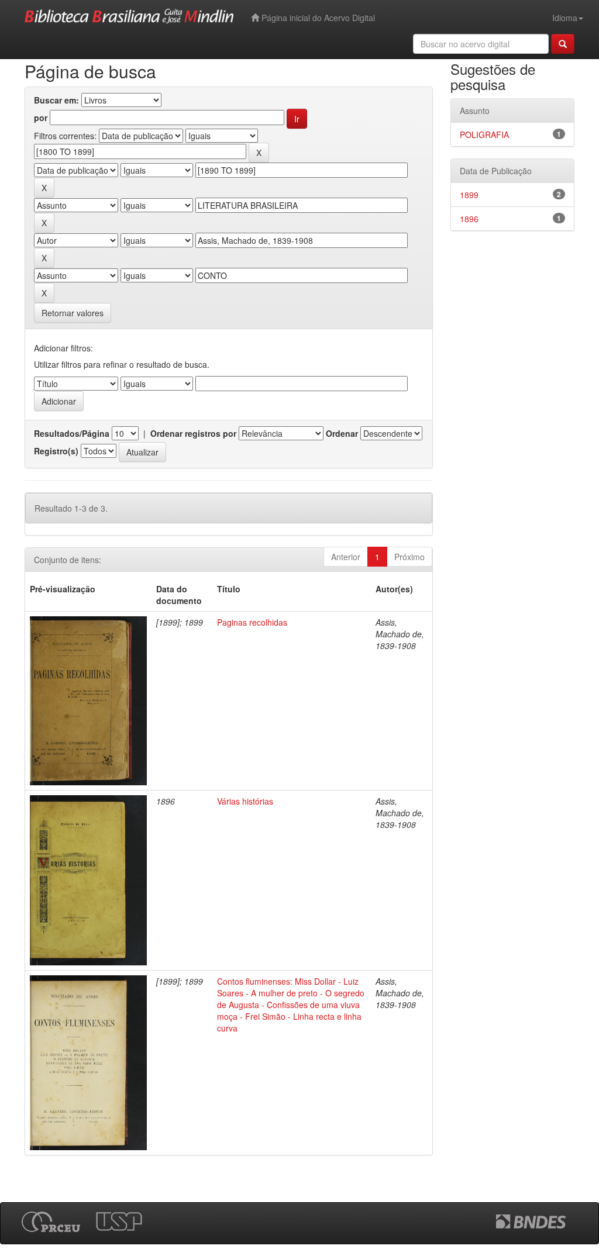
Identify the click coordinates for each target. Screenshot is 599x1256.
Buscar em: (56, 100)
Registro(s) (56, 451)
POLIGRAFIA (484, 134)
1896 (469, 219)
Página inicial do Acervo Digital (317, 17)
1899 (469, 195)
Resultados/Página (71, 433)
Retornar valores (73, 313)
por (40, 117)
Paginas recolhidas (252, 622)
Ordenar (342, 433)
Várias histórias (245, 801)
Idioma (564, 17)
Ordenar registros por (193, 433)
